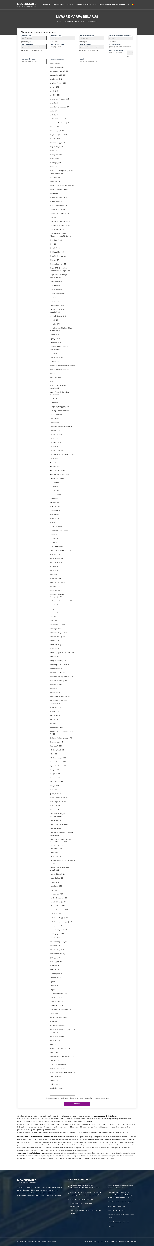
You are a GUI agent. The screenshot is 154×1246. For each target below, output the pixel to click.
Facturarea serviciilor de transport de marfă (121, 1216)
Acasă (45, 4)
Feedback (104, 1242)
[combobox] (26, 42)
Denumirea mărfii (28, 44)
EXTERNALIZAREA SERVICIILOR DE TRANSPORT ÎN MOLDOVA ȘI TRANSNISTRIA (85, 1186)
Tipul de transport (86, 44)
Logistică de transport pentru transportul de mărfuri (85, 1211)
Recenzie (111, 1226)
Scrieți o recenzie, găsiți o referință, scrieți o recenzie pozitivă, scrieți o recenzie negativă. (85, 1193)
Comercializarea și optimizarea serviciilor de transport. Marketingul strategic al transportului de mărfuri (120, 1195)
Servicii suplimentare (85, 4)
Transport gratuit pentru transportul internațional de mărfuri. (120, 1186)
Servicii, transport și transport (118, 1222)
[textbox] (26, 42)
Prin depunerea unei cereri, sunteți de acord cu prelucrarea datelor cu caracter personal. (76, 1098)
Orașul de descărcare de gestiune (120, 36)
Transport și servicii (62, 4)
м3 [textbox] (128, 56)
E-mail (82, 59)
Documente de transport (116, 1206)
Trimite (77, 1104)
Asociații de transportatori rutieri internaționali (81, 1204)
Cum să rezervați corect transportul (120, 1202)
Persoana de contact (29, 59)
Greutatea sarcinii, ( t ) (116, 44)
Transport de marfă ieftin (116, 1210)
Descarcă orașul (56, 36)
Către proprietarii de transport (113, 4)
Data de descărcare (57, 44)
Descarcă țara (27, 36)
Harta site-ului (91, 1242)
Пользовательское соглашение (124, 1242)
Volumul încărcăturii (116, 50)
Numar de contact (57, 59)
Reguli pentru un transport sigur (81, 1199)
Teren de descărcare (87, 36)
